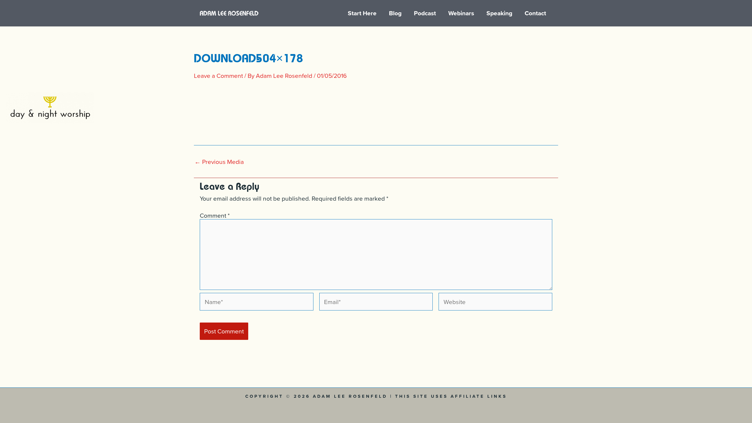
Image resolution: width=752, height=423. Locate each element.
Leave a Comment (218, 75)
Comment (215, 215)
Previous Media (219, 162)
